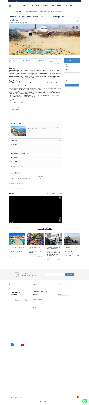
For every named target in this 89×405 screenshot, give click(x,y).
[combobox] (64, 291)
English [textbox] (59, 291)
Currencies (60, 294)
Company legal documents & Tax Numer (41, 291)
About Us (35, 288)
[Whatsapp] (84, 401)
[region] (35, 209)
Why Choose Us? (36, 294)
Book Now (71, 85)
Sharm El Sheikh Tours (18, 11)
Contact (59, 5)
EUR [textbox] (59, 296)
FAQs (66, 5)
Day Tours (45, 5)
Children (67, 74)
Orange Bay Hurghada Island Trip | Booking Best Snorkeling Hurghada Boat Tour (16, 251)
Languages (60, 288)
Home (24, 5)
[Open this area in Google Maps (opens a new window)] (11, 222)
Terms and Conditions (37, 299)
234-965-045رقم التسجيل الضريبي (16, 1)
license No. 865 (77, 1)
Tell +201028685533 (69, 1)
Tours (37, 5)
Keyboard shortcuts (40, 222)
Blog (71, 5)
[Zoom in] (60, 218)
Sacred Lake (49, 92)
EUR (63, 1)
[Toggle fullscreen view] (60, 197)
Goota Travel (19, 397)
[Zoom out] (60, 220)
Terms (55, 222)
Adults (66, 69)
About (52, 5)
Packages (31, 5)
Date (66, 64)
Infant (66, 78)
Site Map (35, 307)
